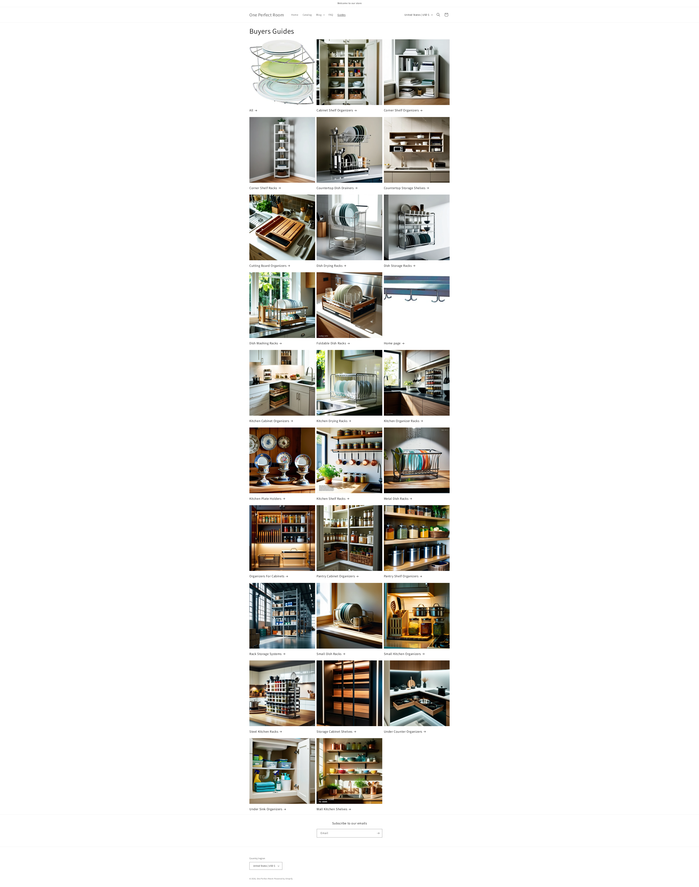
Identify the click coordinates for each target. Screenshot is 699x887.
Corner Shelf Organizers (401, 110)
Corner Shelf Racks (263, 188)
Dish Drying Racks (329, 266)
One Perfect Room (265, 878)
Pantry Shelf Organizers (401, 576)
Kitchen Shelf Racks (331, 498)
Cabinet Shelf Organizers (335, 110)
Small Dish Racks (329, 654)
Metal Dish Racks (396, 498)
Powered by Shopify (283, 878)
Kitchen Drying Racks (332, 421)
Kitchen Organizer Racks (401, 421)
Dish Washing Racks (263, 343)
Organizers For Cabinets (266, 576)
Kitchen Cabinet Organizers (269, 421)
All (251, 110)
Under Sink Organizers (265, 809)
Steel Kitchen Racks (263, 731)
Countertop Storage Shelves (404, 188)
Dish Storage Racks (398, 266)
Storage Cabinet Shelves (334, 731)
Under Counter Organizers (403, 731)
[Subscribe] (378, 833)
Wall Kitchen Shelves (332, 809)
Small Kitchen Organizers (402, 654)
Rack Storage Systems (265, 654)
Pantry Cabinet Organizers (336, 576)
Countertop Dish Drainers (335, 188)
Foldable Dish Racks (331, 343)
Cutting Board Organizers (267, 266)
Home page (392, 343)
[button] (320, 15)
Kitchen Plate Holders (265, 498)
